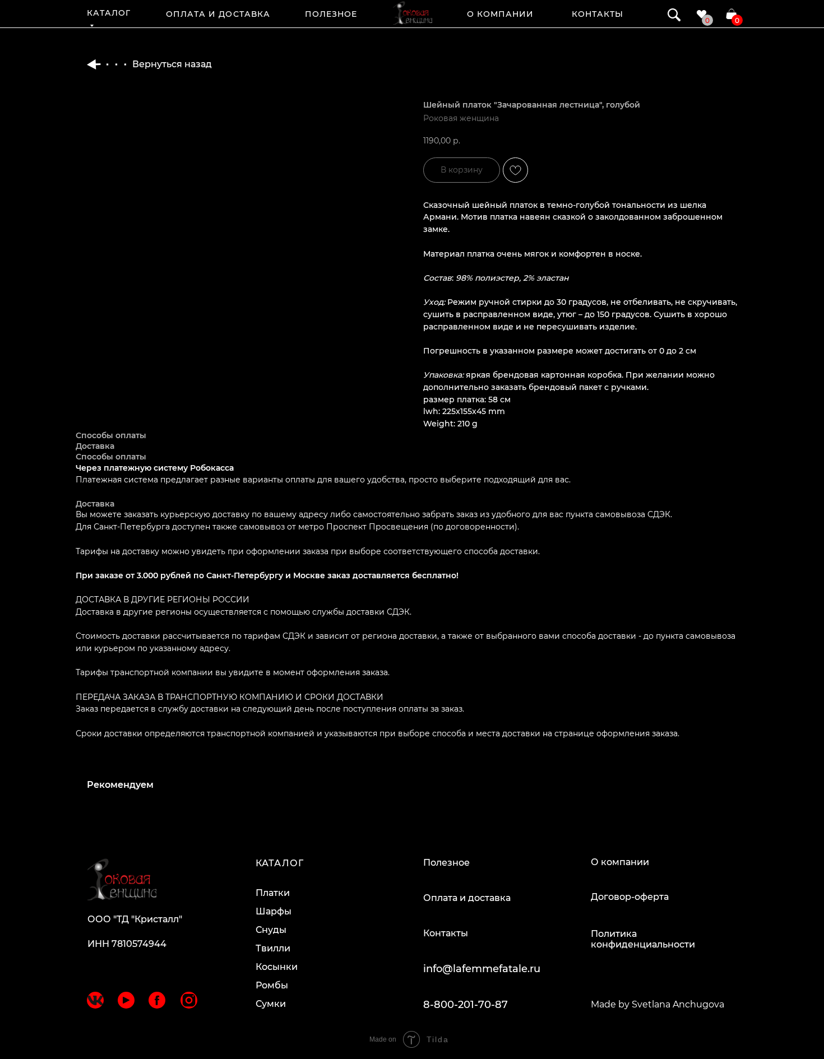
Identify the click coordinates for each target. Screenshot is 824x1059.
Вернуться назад (172, 64)
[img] (412, 13)
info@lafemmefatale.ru (481, 969)
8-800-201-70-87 (465, 1004)
